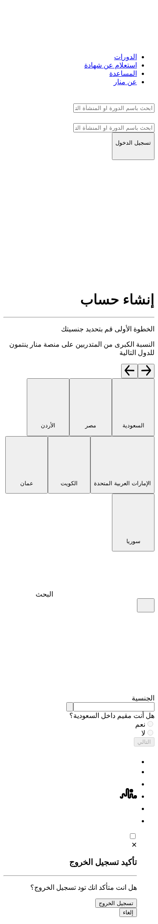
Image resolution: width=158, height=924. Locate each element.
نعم (140, 724)
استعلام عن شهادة (110, 65)
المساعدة (123, 73)
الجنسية (143, 698)
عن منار (125, 81)
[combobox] (113, 706)
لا (143, 733)
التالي (144, 742)
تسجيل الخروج (116, 903)
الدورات (125, 56)
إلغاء (128, 912)
